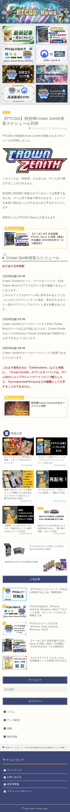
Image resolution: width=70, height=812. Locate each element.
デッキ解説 (13, 720)
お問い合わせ (14, 777)
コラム (6, 112)
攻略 (9, 728)
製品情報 (12, 736)
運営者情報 (13, 784)
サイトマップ (14, 770)
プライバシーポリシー (19, 791)
